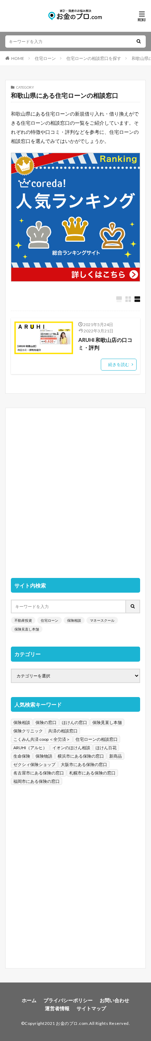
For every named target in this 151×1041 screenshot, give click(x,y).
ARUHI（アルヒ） (30, 747)
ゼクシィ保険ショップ (34, 764)
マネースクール (102, 620)
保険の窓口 (46, 722)
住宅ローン (45, 58)
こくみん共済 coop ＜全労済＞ (41, 739)
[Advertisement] (75, 488)
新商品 (115, 756)
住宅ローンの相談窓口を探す (93, 58)
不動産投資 (23, 620)
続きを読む (118, 364)
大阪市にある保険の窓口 (84, 764)
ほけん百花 (106, 747)
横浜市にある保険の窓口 (81, 756)
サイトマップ (91, 1008)
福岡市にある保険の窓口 (36, 781)
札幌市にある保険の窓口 (92, 772)
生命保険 (21, 756)
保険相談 (74, 620)
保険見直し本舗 (26, 629)
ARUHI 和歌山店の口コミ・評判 (105, 344)
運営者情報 (57, 1008)
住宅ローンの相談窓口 (97, 739)
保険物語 (43, 756)
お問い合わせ (114, 1000)
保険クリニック (28, 730)
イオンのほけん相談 (71, 747)
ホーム (29, 1000)
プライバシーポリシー (68, 1000)
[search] (139, 41)
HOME (17, 58)
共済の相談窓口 (63, 730)
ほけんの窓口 (74, 722)
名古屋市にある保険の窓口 (38, 772)
